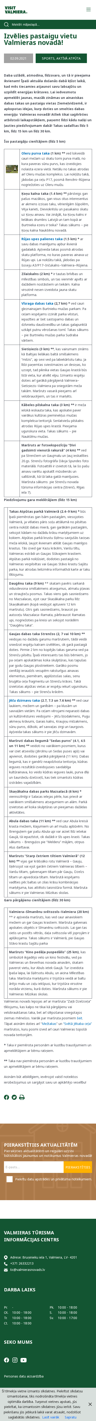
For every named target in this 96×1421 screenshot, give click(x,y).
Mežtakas (49, 1023)
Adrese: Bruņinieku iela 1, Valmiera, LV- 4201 (43, 1257)
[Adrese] (6, 1257)
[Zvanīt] (6, 1263)
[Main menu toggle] (88, 10)
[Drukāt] (22, 1098)
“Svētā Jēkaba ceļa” (77, 1023)
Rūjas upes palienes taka (42, 239)
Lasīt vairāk (50, 1417)
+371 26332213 (22, 1263)
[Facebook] (6, 1098)
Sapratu (70, 1417)
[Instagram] (14, 1359)
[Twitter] (14, 1098)
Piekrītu (53, 1179)
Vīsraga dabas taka (37, 303)
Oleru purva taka (35, 153)
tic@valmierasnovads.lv (27, 1269)
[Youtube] (24, 1359)
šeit (79, 1018)
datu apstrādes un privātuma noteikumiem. (59, 1179)
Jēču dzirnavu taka (24, 700)
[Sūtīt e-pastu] (6, 1270)
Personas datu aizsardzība (24, 1376)
